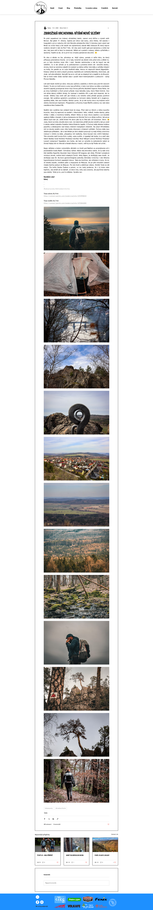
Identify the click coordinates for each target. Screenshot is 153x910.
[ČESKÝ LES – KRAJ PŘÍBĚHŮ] (47, 845)
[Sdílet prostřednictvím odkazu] (57, 819)
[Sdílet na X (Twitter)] (49, 819)
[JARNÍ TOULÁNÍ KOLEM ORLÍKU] (76, 845)
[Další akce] (108, 28)
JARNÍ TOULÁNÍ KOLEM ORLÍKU (75, 855)
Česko (45, 812)
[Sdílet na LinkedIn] (53, 819)
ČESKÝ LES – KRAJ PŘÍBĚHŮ (45, 855)
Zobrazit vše (114, 834)
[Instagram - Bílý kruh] (42, 902)
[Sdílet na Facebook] (44, 819)
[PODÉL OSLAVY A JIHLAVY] (105, 845)
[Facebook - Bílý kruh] (37, 902)
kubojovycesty (49, 808)
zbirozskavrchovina (61, 808)
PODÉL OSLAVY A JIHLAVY (102, 855)
